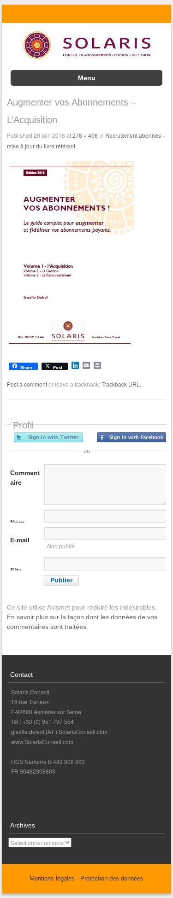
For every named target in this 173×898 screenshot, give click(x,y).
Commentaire (25, 477)
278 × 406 (85, 135)
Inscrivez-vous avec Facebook (131, 437)
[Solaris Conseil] (87, 61)
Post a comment (27, 384)
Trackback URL (120, 384)
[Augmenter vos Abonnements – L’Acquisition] (71, 346)
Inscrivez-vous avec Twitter (48, 437)
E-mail (20, 540)
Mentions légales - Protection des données (86, 878)
